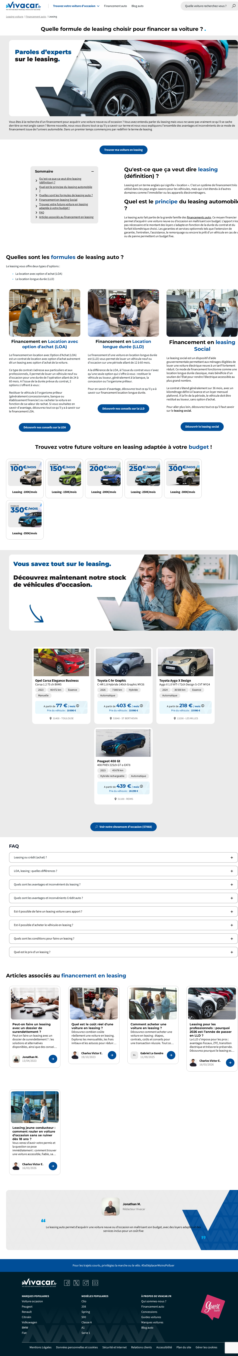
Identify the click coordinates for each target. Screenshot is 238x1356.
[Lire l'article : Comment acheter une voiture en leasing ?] (171, 1055)
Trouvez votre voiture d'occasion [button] (74, 6)
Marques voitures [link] (152, 1322)
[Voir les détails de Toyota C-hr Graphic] (123, 685)
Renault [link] (27, 1312)
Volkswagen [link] (29, 1322)
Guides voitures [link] (151, 1317)
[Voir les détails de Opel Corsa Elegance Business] (61, 685)
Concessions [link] (149, 1312)
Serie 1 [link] (85, 1333)
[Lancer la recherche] (233, 6)
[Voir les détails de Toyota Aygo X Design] (185, 685)
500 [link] (83, 1317)
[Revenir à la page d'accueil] (23, 6)
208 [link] (83, 1307)
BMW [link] (25, 1328)
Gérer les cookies (206, 1347)
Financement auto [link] (152, 1307)
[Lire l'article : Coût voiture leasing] (112, 1055)
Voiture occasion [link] (32, 1301)
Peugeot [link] (27, 1307)
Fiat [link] (24, 1333)
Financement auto (115, 6)
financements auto (199, 217)
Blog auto (138, 6)
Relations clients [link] (141, 1347)
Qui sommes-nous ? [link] (153, 1301)
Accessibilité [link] (164, 1347)
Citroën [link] (26, 1317)
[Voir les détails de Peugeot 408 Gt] (123, 766)
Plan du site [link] (183, 1347)
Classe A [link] (86, 1322)
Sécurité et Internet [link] (114, 1347)
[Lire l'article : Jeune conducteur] (53, 1166)
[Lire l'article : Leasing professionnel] (230, 1063)
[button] (64, 171)
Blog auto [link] (147, 1328)
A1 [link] (83, 1328)
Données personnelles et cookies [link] (77, 1347)
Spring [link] (85, 1312)
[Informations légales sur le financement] (77, 705)
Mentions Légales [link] (41, 1347)
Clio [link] (83, 1301)
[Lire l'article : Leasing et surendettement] (53, 1059)
